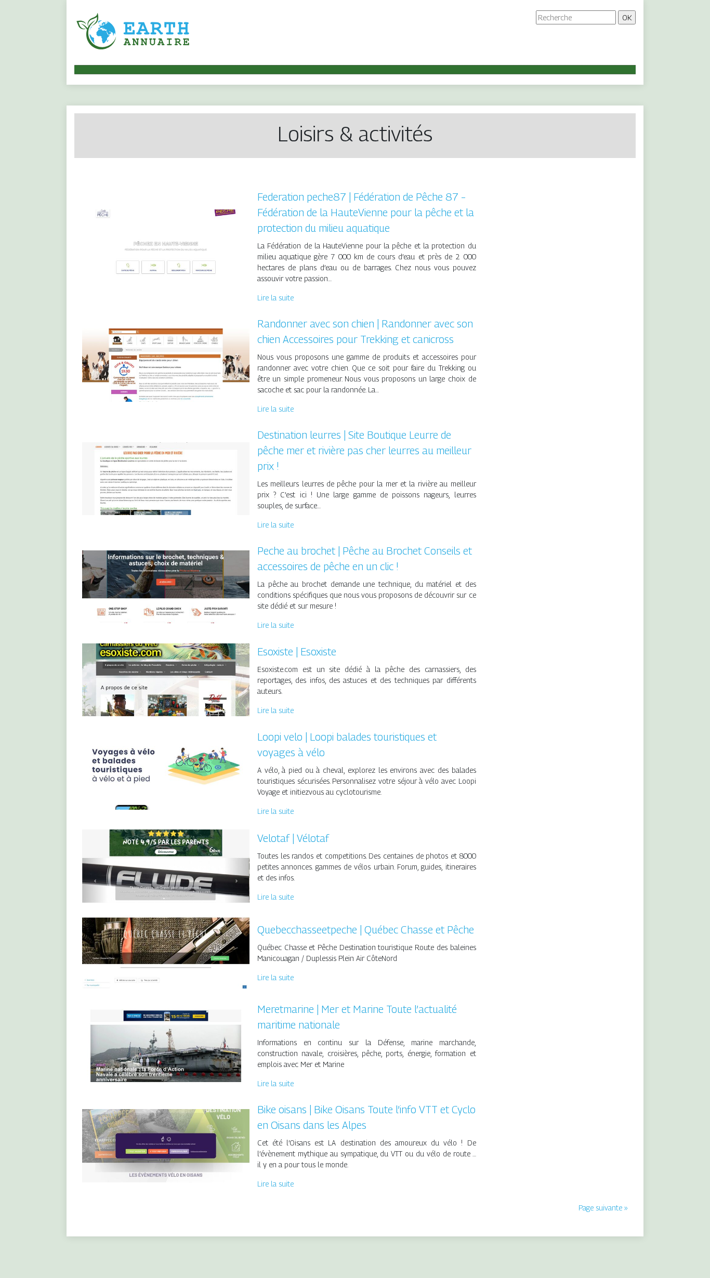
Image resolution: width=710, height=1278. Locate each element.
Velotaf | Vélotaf (293, 838)
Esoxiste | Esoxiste (296, 651)
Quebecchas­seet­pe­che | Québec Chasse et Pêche (365, 930)
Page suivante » (603, 1207)
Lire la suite (275, 297)
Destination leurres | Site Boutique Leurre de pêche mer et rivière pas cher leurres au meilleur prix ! (364, 450)
